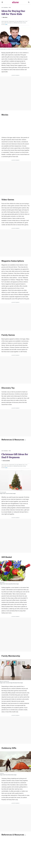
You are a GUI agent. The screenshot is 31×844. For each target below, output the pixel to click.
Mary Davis (5, 17)
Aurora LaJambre (6, 460)
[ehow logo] (15, 2)
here (6, 24)
